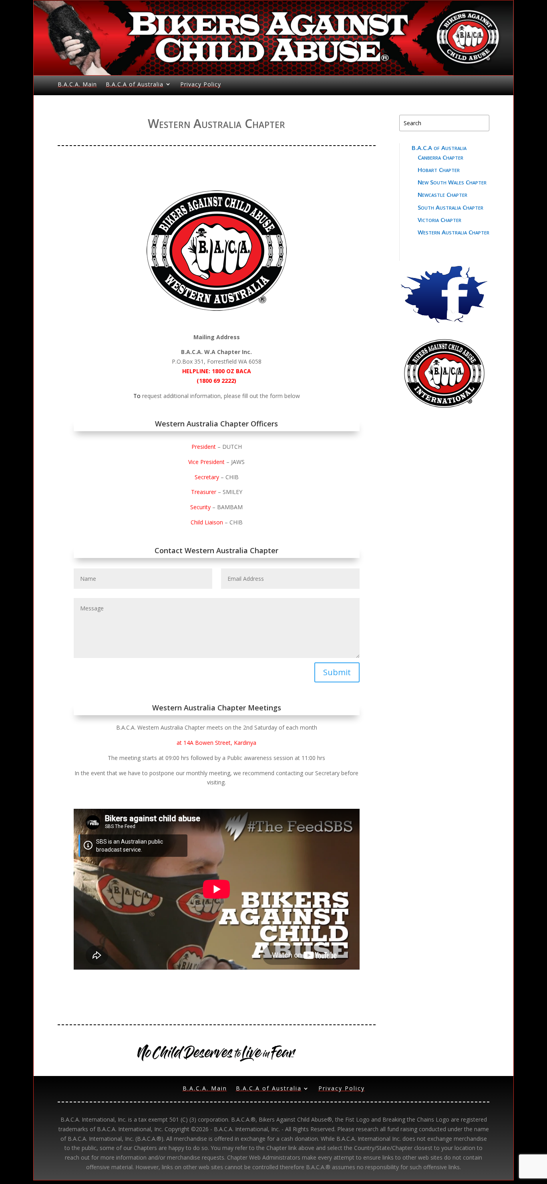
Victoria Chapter (439, 220)
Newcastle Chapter (442, 194)
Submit (337, 672)
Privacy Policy (200, 84)
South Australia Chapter (450, 207)
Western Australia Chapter (453, 232)
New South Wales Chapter (452, 182)
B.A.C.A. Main (77, 84)
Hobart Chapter (439, 170)
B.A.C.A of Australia (134, 84)
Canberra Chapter (440, 157)
